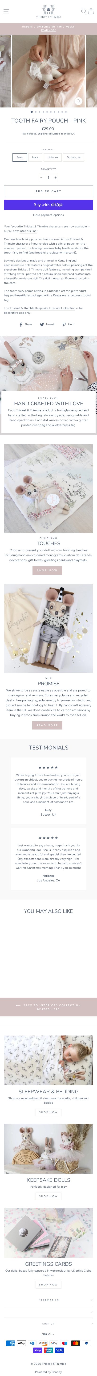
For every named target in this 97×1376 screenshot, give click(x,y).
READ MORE (47, 725)
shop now (48, 1112)
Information (48, 1300)
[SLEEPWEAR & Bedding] (48, 1060)
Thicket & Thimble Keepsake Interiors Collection (42, 308)
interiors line (28, 231)
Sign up (48, 1324)
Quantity (48, 169)
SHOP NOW (47, 570)
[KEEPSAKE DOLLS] (48, 1149)
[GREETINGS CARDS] (48, 1233)
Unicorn (53, 157)
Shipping (43, 133)
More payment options (48, 215)
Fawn (19, 157)
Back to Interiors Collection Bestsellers (51, 1007)
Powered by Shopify (48, 1372)
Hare (35, 157)
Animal (48, 149)
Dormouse (74, 157)
